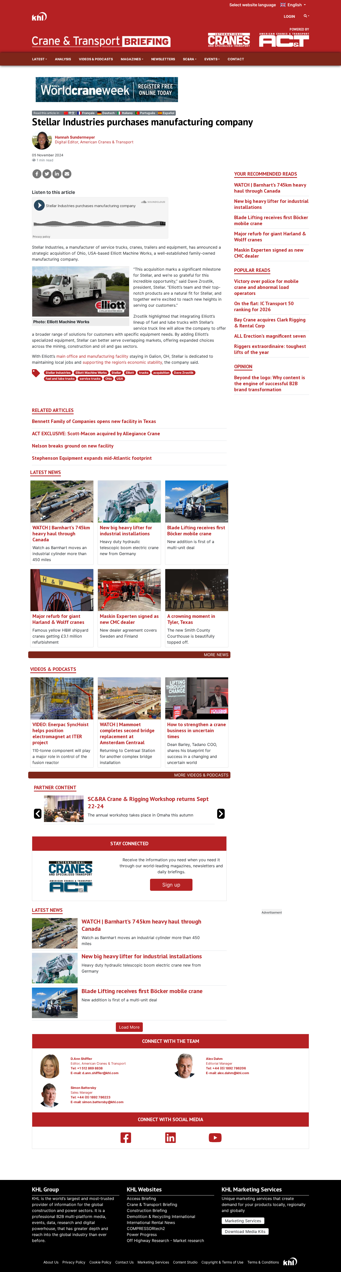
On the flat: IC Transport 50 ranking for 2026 (264, 306)
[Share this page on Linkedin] (56, 173)
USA (120, 378)
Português (147, 113)
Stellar (116, 372)
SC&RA (188, 59)
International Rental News (151, 1222)
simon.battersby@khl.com (103, 1102)
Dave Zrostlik (183, 372)
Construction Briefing (147, 1210)
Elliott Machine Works (91, 372)
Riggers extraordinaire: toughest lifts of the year (270, 349)
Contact (236, 59)
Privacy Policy (73, 1262)
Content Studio (185, 1262)
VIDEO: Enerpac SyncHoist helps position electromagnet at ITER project (60, 733)
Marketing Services (243, 1220)
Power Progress (142, 1234)
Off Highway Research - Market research (165, 1240)
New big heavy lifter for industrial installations (126, 530)
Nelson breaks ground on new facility (73, 446)
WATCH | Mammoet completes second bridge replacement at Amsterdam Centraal (127, 733)
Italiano (127, 113)
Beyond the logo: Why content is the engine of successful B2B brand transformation (269, 383)
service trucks (90, 378)
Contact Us (124, 1262)
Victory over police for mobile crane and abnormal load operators (266, 287)
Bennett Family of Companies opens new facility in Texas (94, 421)
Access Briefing (141, 1198)
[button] (221, 814)
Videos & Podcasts (96, 59)
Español (168, 113)
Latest (38, 59)
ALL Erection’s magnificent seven (270, 336)
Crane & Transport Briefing (152, 1204)
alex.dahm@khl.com (233, 1073)
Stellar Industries (58, 372)
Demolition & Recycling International (161, 1216)
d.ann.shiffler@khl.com (100, 1073)
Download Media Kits (245, 1231)
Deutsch (108, 113)
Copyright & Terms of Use (222, 1262)
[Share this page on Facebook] (36, 173)
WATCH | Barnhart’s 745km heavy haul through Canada (61, 533)
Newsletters (163, 59)
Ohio (108, 378)
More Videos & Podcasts (201, 774)
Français (88, 113)
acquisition (161, 372)
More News (216, 654)
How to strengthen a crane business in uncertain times (196, 730)
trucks (144, 372)
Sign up (171, 885)
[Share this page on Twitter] (46, 173)
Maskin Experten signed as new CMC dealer (129, 619)
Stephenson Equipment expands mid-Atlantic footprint (92, 458)
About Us (50, 1262)
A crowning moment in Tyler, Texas (191, 619)
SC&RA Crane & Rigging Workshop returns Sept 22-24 (148, 802)
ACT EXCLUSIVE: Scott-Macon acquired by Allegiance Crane (96, 433)
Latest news (45, 472)
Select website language (252, 4)
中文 (72, 113)
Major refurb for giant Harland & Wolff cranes (58, 619)
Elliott (130, 372)
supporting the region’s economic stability (122, 362)
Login (289, 16)
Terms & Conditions (263, 1262)
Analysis (63, 59)
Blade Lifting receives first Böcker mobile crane (196, 530)
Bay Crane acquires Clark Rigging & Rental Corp (270, 322)
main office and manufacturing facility (92, 356)
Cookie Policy (100, 1262)
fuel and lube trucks (60, 378)
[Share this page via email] (66, 173)
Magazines (131, 59)
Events (210, 59)
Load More (129, 1027)
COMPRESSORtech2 (146, 1228)
